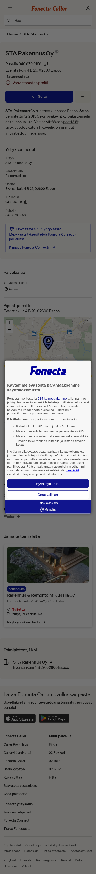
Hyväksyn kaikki (48, 483)
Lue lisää (72, 470)
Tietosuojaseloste (48, 503)
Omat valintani (48, 494)
